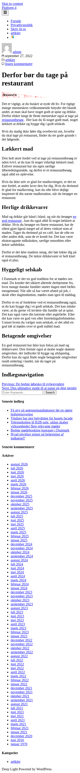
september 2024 (22, 556)
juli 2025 (17, 516)
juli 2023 (17, 612)
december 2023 (21, 592)
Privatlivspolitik (22, 25)
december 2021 (21, 688)
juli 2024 (17, 564)
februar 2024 (20, 584)
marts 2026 (18, 484)
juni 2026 (17, 472)
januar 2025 (19, 540)
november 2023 (22, 596)
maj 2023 (17, 620)
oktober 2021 (20, 696)
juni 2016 (17, 740)
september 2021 (22, 700)
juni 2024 (17, 568)
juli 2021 (17, 708)
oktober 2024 (20, 552)
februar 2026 (20, 488)
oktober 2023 (20, 600)
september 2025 (22, 508)
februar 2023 (20, 632)
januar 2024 (19, 588)
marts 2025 (18, 532)
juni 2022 (17, 664)
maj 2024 (17, 572)
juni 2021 (17, 712)
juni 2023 (17, 616)
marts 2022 (18, 676)
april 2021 (18, 720)
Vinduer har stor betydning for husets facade (42, 418)
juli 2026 (17, 468)
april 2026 (18, 480)
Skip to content (12, 4)
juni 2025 (17, 520)
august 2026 (19, 464)
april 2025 (18, 528)
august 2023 (19, 608)
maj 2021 (17, 716)
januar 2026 (19, 492)
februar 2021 (20, 728)
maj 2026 (17, 476)
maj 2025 (17, 524)
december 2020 (21, 736)
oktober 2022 (20, 648)
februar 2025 (20, 536)
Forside (16, 21)
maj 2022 (17, 668)
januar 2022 (19, 684)
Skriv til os (18, 29)
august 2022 (19, 656)
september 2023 (22, 604)
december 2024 (21, 544)
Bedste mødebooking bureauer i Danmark (40, 430)
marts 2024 (18, 580)
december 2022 (21, 640)
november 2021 (22, 692)
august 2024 (19, 560)
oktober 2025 (20, 504)
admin (17, 52)
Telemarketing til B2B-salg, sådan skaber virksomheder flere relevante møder (39, 424)
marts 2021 (18, 724)
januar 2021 (19, 732)
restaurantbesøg (13, 120)
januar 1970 (19, 744)
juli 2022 (17, 660)
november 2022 (22, 644)
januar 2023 (19, 636)
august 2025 (19, 512)
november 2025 (22, 500)
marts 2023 (18, 628)
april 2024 (18, 576)
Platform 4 (9, 8)
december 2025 (21, 496)
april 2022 (18, 672)
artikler (15, 33)
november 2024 (22, 548)
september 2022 (22, 652)
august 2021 (19, 704)
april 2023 (18, 624)
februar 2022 (20, 680)
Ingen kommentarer (18, 64)
